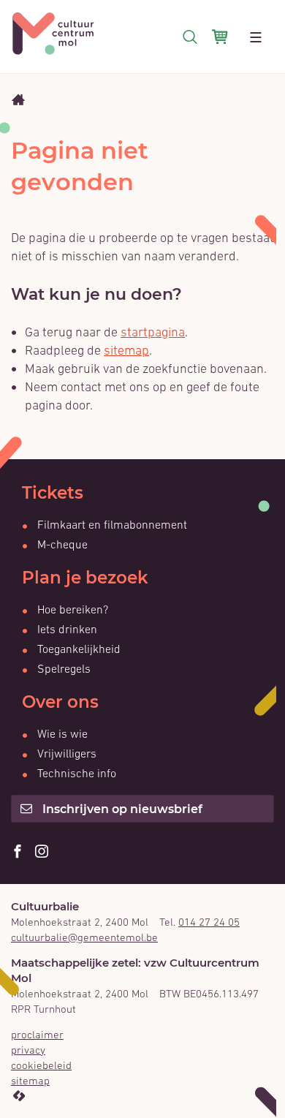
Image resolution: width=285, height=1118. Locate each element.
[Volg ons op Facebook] (17, 852)
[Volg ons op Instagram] (41, 852)
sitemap (126, 350)
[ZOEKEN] (190, 36)
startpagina (153, 332)
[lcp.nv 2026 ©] (18, 1096)
